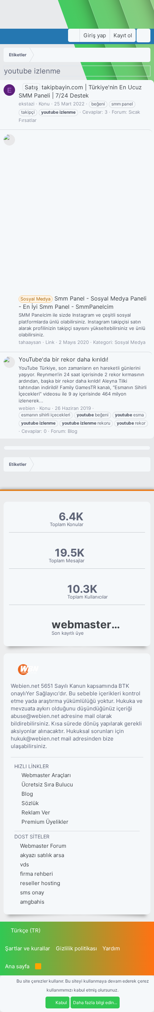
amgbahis (32, 901)
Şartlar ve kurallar (27, 948)
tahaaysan (30, 342)
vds (24, 864)
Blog (72, 431)
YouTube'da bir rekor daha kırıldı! (63, 359)
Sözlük (29, 803)
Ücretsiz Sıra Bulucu (46, 784)
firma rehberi (36, 873)
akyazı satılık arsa (42, 855)
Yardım (111, 948)
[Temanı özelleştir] (74, 35)
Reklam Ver (35, 812)
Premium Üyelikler (44, 821)
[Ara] (143, 35)
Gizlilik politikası (76, 948)
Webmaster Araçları (45, 775)
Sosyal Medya (130, 342)
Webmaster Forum (43, 845)
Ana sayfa (17, 966)
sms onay (32, 892)
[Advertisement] (77, 214)
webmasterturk (87, 624)
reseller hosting (40, 883)
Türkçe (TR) (24, 930)
